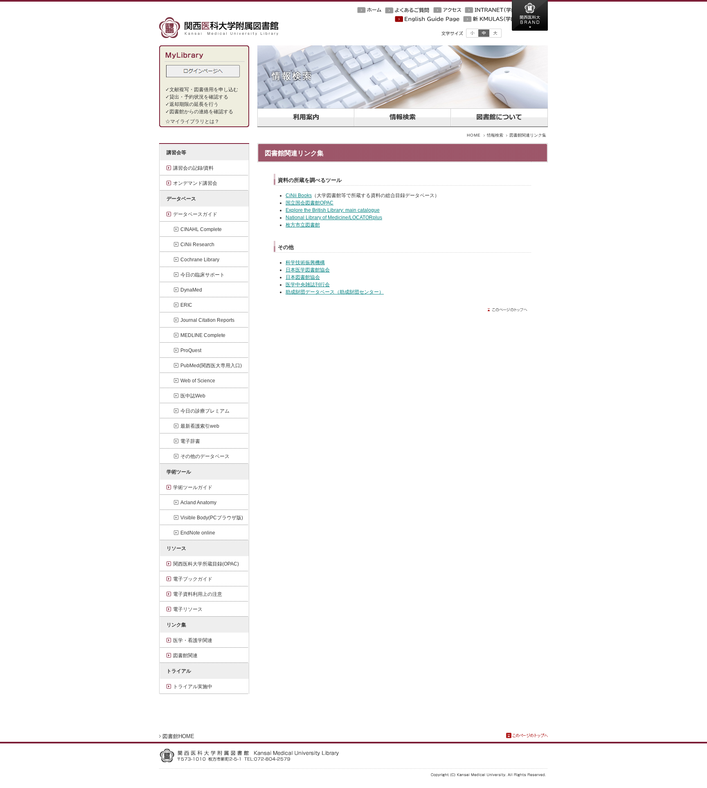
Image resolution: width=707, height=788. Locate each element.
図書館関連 (185, 655)
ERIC (186, 305)
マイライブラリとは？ (194, 121)
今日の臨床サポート (202, 275)
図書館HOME (178, 736)
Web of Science (197, 381)
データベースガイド (195, 214)
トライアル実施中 (192, 686)
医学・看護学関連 (192, 640)
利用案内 (305, 117)
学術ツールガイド (192, 487)
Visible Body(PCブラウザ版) (211, 518)
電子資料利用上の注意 (197, 594)
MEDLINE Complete (202, 335)
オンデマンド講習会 (195, 183)
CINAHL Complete (201, 229)
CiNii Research (197, 244)
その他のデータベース (205, 456)
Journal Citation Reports (207, 320)
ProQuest (190, 350)
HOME (474, 135)
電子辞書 (190, 441)
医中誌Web (192, 396)
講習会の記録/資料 (193, 168)
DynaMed (191, 290)
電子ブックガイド (192, 579)
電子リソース (188, 609)
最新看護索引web (199, 426)
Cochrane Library (199, 260)
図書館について (498, 117)
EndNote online (197, 533)
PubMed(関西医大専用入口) (211, 365)
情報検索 (402, 117)
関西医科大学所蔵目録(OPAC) (206, 564)
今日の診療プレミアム (205, 411)
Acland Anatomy (198, 502)
